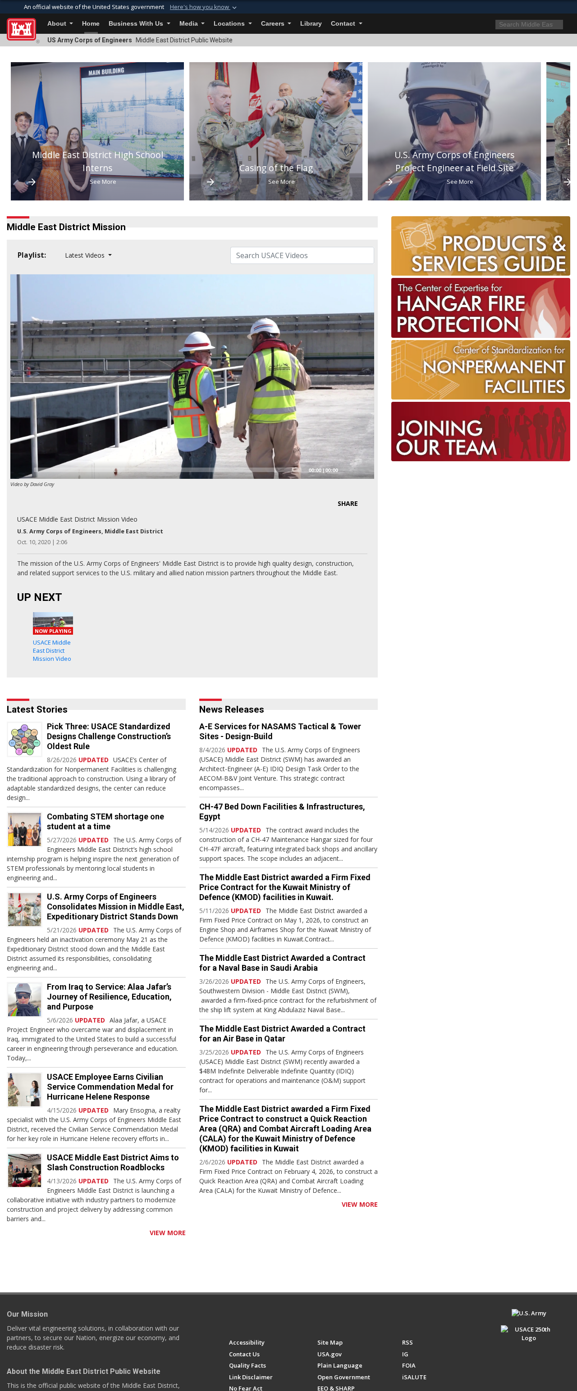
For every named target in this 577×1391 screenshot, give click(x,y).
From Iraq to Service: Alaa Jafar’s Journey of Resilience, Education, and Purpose (109, 996)
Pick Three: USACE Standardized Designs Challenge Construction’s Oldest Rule (109, 736)
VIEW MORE (168, 1232)
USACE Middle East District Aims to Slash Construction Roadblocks (113, 1162)
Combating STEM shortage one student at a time (105, 821)
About (57, 23)
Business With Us (137, 23)
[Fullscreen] (362, 469)
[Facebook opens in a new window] (233, 1317)
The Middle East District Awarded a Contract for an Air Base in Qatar (282, 1033)
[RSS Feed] (10, 1232)
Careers (273, 23)
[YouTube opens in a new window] (250, 1317)
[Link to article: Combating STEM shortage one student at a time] (24, 829)
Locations (230, 23)
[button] (204, 7)
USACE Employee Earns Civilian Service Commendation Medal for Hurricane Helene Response (110, 1086)
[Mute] (348, 469)
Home (91, 23)
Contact (344, 23)
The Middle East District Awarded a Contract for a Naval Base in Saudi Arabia (282, 963)
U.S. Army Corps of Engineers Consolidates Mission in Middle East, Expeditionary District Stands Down (115, 906)
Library (311, 23)
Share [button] (348, 503)
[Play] (22, 469)
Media (189, 23)
